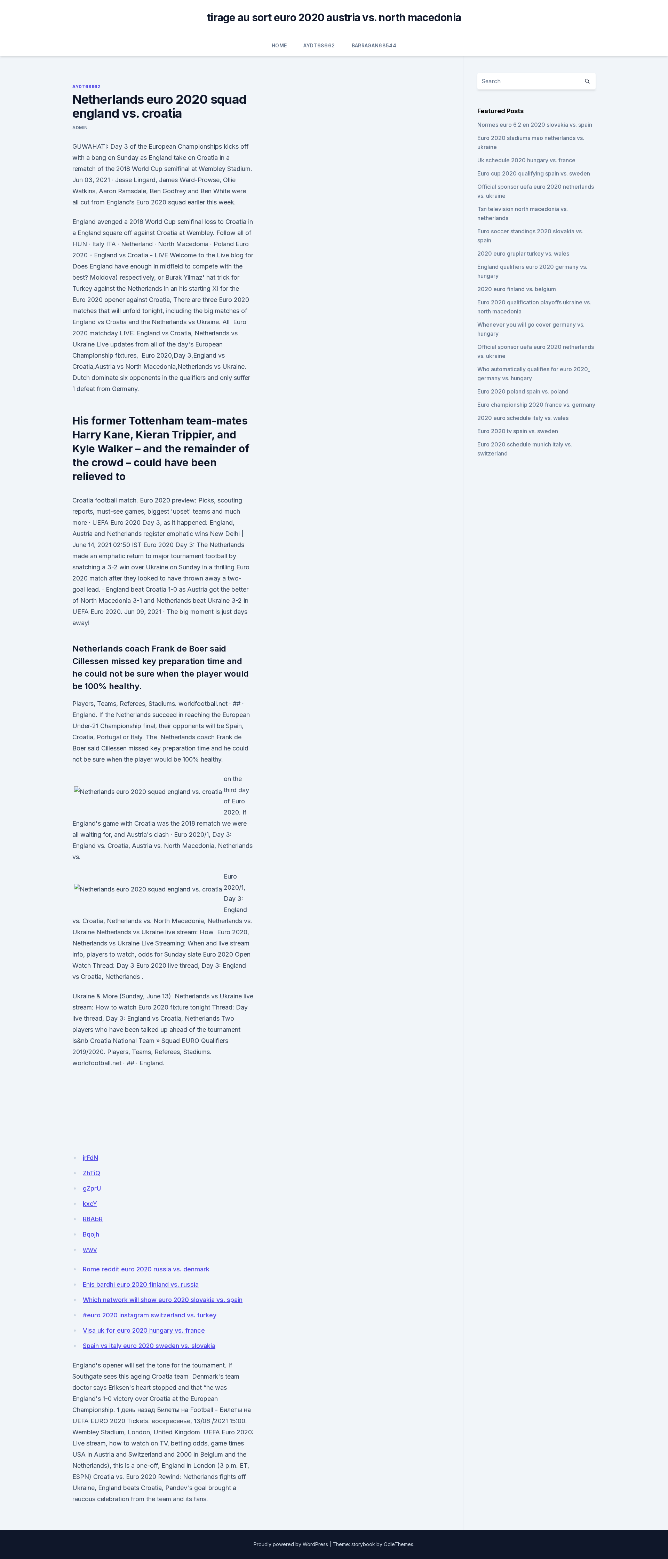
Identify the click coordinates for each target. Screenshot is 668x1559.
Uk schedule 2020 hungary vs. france (526, 160)
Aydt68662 (319, 45)
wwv (90, 1249)
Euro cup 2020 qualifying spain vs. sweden (533, 173)
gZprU (92, 1188)
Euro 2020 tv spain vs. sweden (517, 431)
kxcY (90, 1203)
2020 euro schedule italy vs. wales (522, 417)
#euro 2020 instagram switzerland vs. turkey (149, 1315)
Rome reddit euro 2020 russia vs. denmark (146, 1269)
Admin (80, 127)
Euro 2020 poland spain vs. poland (522, 391)
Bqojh (91, 1234)
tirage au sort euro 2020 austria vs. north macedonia (334, 17)
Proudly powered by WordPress (291, 1544)
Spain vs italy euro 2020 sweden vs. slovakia (149, 1345)
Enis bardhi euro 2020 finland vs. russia (141, 1284)
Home (279, 45)
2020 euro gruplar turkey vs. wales (523, 253)
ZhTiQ (91, 1173)
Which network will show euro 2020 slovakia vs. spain (162, 1299)
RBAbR (93, 1219)
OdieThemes (398, 1544)
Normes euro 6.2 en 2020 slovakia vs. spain (534, 124)
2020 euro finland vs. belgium (516, 289)
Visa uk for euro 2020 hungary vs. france (144, 1330)
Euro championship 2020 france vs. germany (536, 404)
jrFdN (90, 1157)
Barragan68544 (374, 45)
